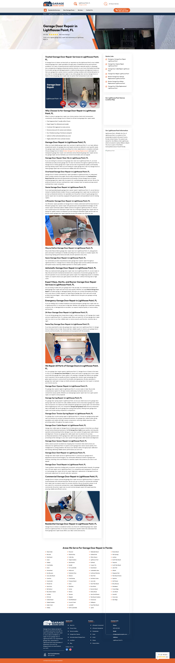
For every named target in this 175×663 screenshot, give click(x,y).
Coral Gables (50, 565)
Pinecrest (71, 551)
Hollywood (71, 570)
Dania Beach (94, 567)
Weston (70, 591)
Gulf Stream (115, 581)
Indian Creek (50, 605)
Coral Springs (72, 578)
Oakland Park (94, 554)
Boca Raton (93, 586)
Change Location (83, 4)
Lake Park (114, 567)
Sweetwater (50, 581)
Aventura (49, 578)
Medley (48, 607)
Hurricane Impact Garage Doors (77, 637)
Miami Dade (49, 551)
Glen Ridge (115, 599)
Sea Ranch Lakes (95, 578)
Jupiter (92, 607)
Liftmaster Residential (97, 628)
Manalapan (115, 586)
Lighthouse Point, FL (118, 640)
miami (48, 559)
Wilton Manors (94, 557)
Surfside (49, 594)
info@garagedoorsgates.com (120, 634)
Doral (48, 567)
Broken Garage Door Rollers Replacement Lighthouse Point (116, 82)
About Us (72, 625)
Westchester (72, 562)
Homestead (49, 570)
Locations (72, 640)
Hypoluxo (114, 578)
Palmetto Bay (72, 554)
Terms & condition (74, 631)
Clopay (94, 640)
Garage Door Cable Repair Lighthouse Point (118, 70)
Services (80, 10)
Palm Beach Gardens (95, 597)
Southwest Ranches (95, 573)
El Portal (49, 597)
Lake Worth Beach (95, 594)
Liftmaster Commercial (97, 625)
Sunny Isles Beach (51, 575)
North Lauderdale (73, 607)
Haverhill (114, 594)
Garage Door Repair (65, 14)
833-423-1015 (116, 628)
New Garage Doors (68, 10)
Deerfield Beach (72, 599)
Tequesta (114, 562)
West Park (93, 575)
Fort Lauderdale (72, 567)
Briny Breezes (115, 583)
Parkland (93, 562)
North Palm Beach (116, 559)
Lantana (114, 557)
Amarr (94, 637)
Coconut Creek (72, 602)
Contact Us (89, 10)
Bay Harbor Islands (51, 591)
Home (44, 14)
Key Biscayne (50, 573)
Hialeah (48, 562)
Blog (71, 643)
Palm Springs (115, 554)
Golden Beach (50, 599)
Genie (93, 634)
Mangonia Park (115, 573)
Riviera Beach (115, 551)
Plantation (71, 586)
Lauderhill (71, 605)
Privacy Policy (73, 628)
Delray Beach (94, 591)
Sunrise (70, 589)
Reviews (165, 654)
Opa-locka (49, 586)
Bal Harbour (49, 589)
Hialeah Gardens (51, 602)
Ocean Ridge (115, 589)
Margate (71, 597)
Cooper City (93, 565)
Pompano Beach (72, 581)
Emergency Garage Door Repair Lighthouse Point (117, 60)
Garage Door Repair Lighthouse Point (118, 73)
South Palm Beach (116, 565)
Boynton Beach (94, 589)
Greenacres (93, 599)
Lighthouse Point (53, 14)
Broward (49, 554)
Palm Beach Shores (116, 575)
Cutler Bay (71, 557)
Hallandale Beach (95, 551)
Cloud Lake (115, 597)
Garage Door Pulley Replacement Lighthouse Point (117, 87)
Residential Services (54, 10)
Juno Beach (115, 591)
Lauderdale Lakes (95, 570)
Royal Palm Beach (95, 605)
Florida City (49, 583)
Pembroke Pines (72, 573)
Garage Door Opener (75, 634)
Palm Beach (49, 557)
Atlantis (114, 570)
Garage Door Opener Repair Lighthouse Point (116, 65)
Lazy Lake (93, 581)
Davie (70, 583)
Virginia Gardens (72, 559)
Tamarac (71, 594)
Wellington (93, 602)
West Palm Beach (95, 583)
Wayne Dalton (95, 643)
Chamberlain (95, 631)
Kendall (70, 565)
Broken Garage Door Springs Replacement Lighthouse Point (116, 77)
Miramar (71, 575)
